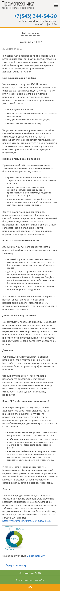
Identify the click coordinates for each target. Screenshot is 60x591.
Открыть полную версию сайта (30, 580)
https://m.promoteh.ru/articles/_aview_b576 (26, 520)
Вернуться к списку (16, 565)
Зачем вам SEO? (36, 555)
